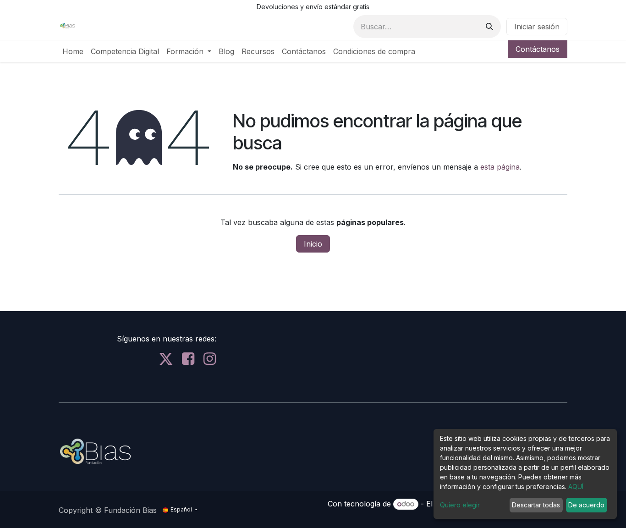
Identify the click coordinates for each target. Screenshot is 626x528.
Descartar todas (536, 505)
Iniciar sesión (537, 26)
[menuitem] (73, 51)
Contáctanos (538, 49)
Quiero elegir (460, 505)
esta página (500, 166)
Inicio (313, 243)
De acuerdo (586, 505)
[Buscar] (489, 26)
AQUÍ (575, 486)
